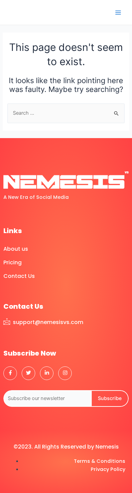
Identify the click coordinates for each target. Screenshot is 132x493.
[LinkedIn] (46, 373)
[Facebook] (10, 373)
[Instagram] (65, 373)
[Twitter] (28, 373)
